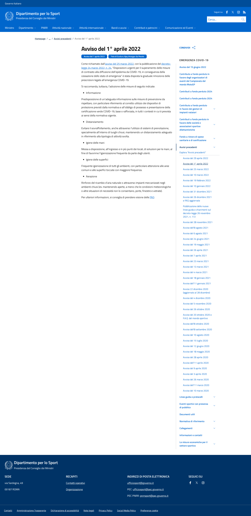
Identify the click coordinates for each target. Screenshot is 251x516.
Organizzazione (74, 489)
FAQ (152, 197)
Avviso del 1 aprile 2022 (94, 56)
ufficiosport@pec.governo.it (148, 489)
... (50, 38)
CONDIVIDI (184, 47)
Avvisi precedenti (62, 38)
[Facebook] (226, 12)
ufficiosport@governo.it (140, 483)
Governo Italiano (13, 3)
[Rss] (243, 12)
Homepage (40, 38)
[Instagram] (237, 12)
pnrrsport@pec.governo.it (154, 496)
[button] (198, 67)
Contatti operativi (75, 483)
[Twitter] (231, 12)
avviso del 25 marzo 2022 (119, 64)
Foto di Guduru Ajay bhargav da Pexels (127, 56)
